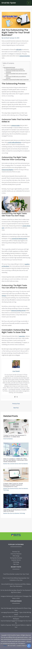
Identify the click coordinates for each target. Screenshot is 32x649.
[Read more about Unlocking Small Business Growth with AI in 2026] (16, 501)
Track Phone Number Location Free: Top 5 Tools (16, 574)
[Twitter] (17, 397)
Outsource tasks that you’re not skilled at (14, 69)
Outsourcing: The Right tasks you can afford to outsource (16, 77)
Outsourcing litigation (7, 169)
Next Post (16, 407)
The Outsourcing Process (9, 67)
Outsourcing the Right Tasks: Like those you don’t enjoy (16, 74)
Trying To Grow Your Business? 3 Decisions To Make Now (14, 436)
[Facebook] (15, 397)
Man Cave (16, 564)
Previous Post (16, 403)
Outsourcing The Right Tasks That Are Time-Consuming (15, 71)
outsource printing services (18, 310)
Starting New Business (16, 558)
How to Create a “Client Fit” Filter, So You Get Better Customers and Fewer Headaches (15, 460)
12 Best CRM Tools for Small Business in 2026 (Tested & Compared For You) (13, 485)
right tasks (19, 49)
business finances (14, 488)
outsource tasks (15, 125)
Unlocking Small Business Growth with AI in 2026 (14, 510)
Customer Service (14, 463)
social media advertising (14, 142)
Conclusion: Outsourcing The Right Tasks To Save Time (16, 79)
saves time (22, 336)
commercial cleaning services (19, 238)
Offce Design (16, 556)
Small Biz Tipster (9, 3)
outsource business (24, 56)
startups (4, 295)
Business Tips (6, 463)
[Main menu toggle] (28, 3)
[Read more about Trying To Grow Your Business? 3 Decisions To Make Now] (16, 426)
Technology (6, 490)
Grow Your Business (8, 438)
